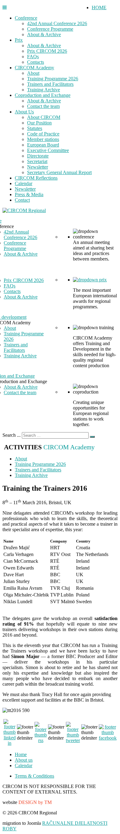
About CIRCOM (43, 117)
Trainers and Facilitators (50, 84)
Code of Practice (43, 133)
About (33, 73)
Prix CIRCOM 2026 (47, 51)
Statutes (34, 128)
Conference (26, 18)
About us (24, 760)
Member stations (43, 139)
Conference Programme (50, 29)
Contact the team (43, 106)
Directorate (38, 155)
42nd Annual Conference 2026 (57, 23)
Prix (19, 40)
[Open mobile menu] (4, 7)
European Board (43, 144)
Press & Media (29, 194)
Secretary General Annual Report (59, 172)
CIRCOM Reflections (36, 178)
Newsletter (37, 166)
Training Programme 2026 (52, 78)
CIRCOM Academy (34, 67)
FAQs (33, 56)
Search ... (11, 435)
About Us (24, 111)
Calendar (23, 183)
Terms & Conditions (34, 776)
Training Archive (43, 89)
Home (21, 754)
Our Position (39, 122)
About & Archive (44, 34)
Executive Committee (48, 150)
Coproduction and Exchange (42, 95)
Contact (22, 200)
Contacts (35, 62)
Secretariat (37, 161)
